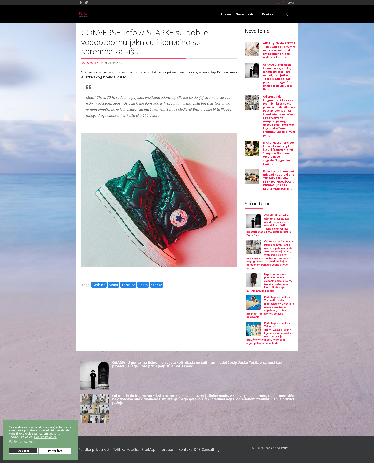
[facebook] (81, 2)
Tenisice (128, 284)
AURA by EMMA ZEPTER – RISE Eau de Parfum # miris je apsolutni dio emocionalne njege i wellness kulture (279, 50)
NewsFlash (244, 14)
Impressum (166, 449)
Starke (156, 284)
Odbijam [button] (23, 450)
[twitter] (86, 2)
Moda (113, 284)
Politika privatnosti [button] (21, 441)
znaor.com (279, 447)
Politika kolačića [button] (45, 437)
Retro (143, 284)
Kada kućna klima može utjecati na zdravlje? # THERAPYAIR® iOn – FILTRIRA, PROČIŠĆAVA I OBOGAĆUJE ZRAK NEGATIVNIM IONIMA (279, 179)
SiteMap (148, 449)
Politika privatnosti (94, 449)
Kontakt (268, 14)
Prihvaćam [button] (55, 450)
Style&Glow (92, 63)
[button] (285, 2)
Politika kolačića (126, 449)
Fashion (98, 284)
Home (226, 14)
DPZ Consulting (207, 449)
